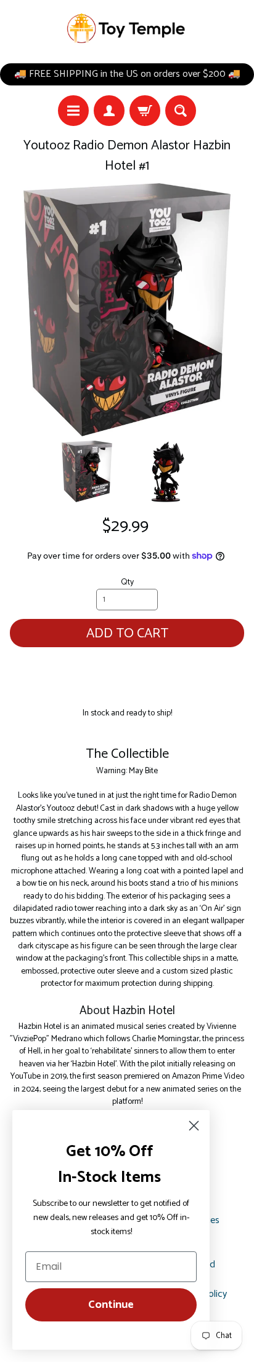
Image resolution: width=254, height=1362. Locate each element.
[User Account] (109, 110)
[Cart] (144, 110)
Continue (111, 1305)
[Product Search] (180, 110)
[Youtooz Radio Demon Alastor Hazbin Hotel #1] (87, 471)
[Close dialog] (194, 1125)
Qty (127, 582)
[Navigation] (73, 110)
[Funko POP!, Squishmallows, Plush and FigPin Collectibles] (126, 28)
